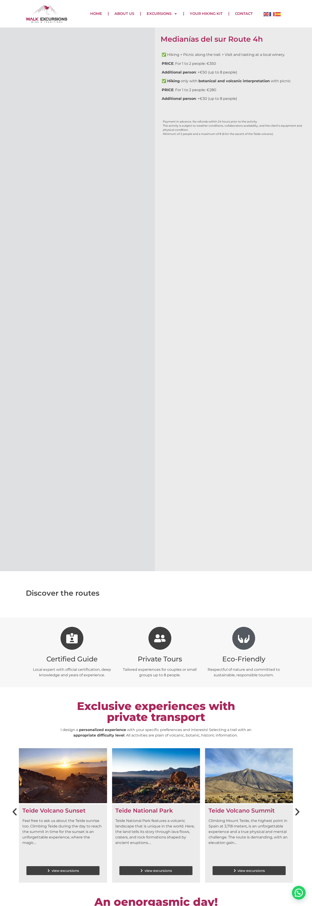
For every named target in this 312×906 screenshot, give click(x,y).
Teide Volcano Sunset (54, 810)
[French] (272, 13)
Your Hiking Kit (206, 13)
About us (124, 13)
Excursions (159, 13)
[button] (14, 812)
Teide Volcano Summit (242, 810)
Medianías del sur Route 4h (212, 39)
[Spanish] (278, 13)
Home (96, 13)
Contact (244, 13)
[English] (266, 13)
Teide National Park (144, 810)
